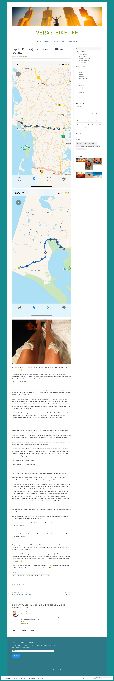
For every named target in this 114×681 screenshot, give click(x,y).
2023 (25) (81, 90)
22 (77, 124)
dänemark (85, 143)
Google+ (56, 41)
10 (85, 117)
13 (96, 117)
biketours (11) (82, 76)
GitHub (63, 41)
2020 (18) (81, 94)
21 (100, 120)
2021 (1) (81, 92)
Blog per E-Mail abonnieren (22, 642)
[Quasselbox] (60, 670)
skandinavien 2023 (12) (85, 60)
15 (77, 120)
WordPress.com (73, 41)
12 (92, 117)
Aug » (80, 133)
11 (88, 117)
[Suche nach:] (89, 48)
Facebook (47, 41)
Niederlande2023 (90, 146)
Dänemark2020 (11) (84, 62)
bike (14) (81, 72)
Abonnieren (16, 655)
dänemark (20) (83, 56)
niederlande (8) (83, 78)
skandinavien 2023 (81, 149)
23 (81, 124)
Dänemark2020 (92, 143)
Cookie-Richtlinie (40, 678)
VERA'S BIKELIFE (57, 32)
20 (96, 120)
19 (92, 120)
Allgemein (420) (83, 54)
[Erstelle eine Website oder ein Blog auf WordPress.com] (57, 673)
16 (81, 120)
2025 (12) (81, 88)
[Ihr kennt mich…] (57, 670)
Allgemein (23, 584)
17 (85, 120)
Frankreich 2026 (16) (84, 58)
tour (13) (81, 74)
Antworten (24, 623)
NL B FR (98, 146)
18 (88, 120)
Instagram (39, 41)
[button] (80, 160)
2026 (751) (82, 85)
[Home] (53, 670)
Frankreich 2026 (80, 146)
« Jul (77, 133)
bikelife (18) (82, 70)
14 (100, 117)
